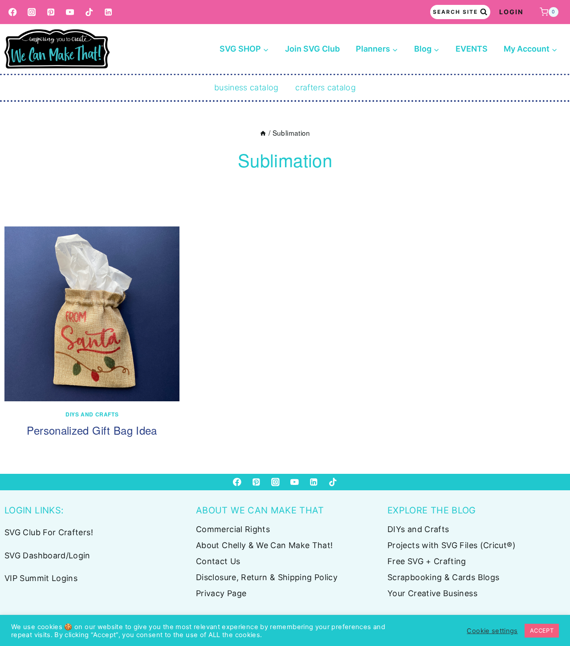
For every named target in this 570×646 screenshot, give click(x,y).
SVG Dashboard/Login (47, 555)
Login (511, 12)
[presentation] (91, 313)
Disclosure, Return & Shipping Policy (267, 577)
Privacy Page (221, 593)
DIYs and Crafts (91, 414)
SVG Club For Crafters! (48, 532)
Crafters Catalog (325, 87)
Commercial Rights (233, 529)
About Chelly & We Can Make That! (264, 545)
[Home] (263, 132)
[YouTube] (70, 12)
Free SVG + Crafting (426, 561)
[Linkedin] (108, 12)
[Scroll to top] (549, 611)
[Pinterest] (51, 12)
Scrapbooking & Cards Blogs (443, 577)
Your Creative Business (432, 593)
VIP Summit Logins (40, 578)
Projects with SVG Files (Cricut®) (451, 545)
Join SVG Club (312, 48)
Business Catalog (246, 87)
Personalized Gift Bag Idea (92, 430)
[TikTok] (89, 12)
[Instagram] (32, 12)
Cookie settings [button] (492, 631)
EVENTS (472, 48)
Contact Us (218, 561)
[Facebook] (12, 12)
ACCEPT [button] (542, 630)
